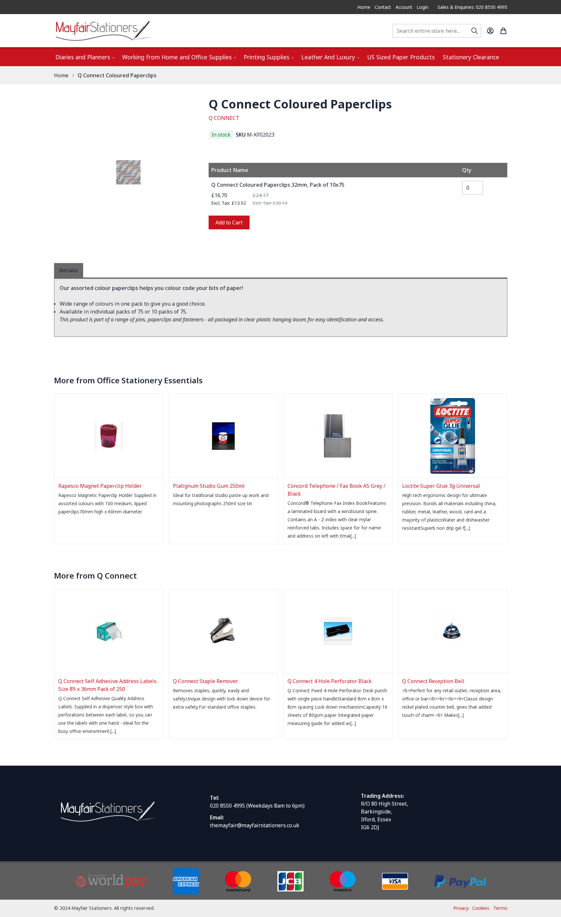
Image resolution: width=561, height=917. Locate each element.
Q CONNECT (224, 118)
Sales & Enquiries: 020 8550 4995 (472, 7)
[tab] (68, 270)
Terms (500, 908)
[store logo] (103, 30)
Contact (383, 7)
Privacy (461, 908)
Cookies (480, 908)
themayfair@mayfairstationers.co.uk (254, 825)
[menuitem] (84, 57)
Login (422, 7)
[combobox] (437, 31)
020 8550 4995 (227, 805)
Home (363, 7)
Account (404, 7)
